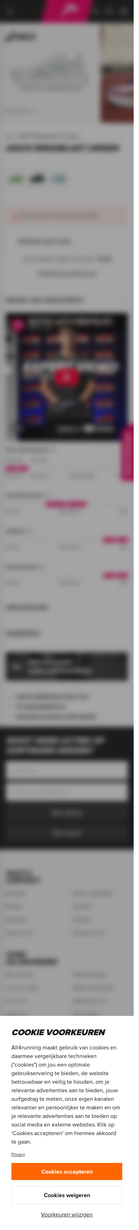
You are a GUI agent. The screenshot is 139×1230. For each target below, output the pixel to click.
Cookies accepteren (67, 1171)
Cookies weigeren (67, 1195)
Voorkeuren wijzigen (67, 1214)
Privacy (18, 1154)
